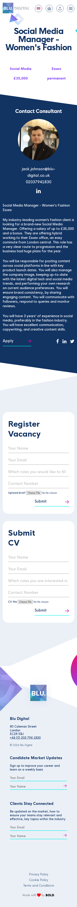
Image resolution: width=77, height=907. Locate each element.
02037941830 (38, 182)
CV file (13, 601)
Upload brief (16, 492)
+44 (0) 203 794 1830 (25, 738)
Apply (8, 341)
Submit (41, 501)
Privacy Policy (38, 874)
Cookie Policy (38, 880)
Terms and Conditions (38, 885)
